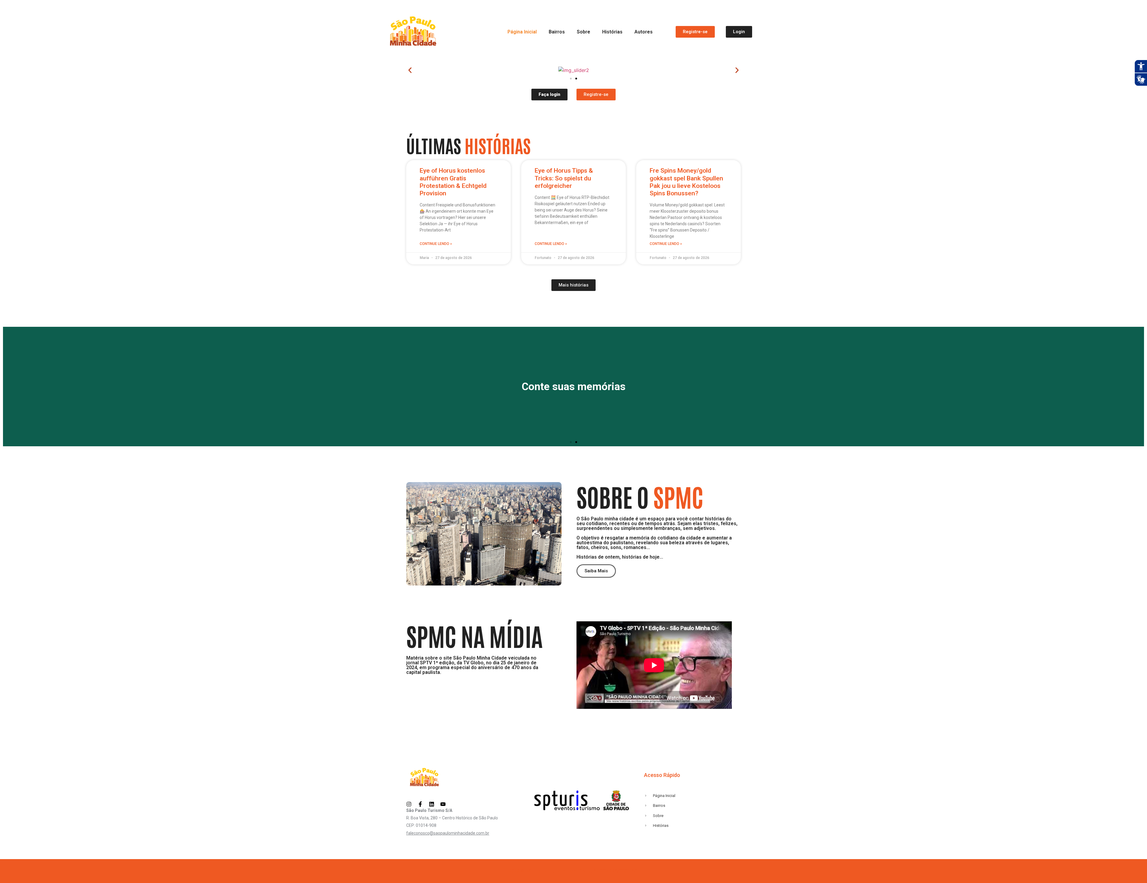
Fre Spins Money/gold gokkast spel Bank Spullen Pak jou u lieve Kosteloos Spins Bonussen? (686, 182)
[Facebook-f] (420, 804)
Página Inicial (522, 32)
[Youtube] (443, 804)
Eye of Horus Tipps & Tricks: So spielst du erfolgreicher (564, 178)
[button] (410, 70)
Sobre (583, 32)
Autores (643, 32)
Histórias (612, 32)
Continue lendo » (436, 244)
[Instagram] (409, 804)
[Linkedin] (431, 804)
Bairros (557, 32)
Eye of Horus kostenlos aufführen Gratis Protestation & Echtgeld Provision (453, 182)
